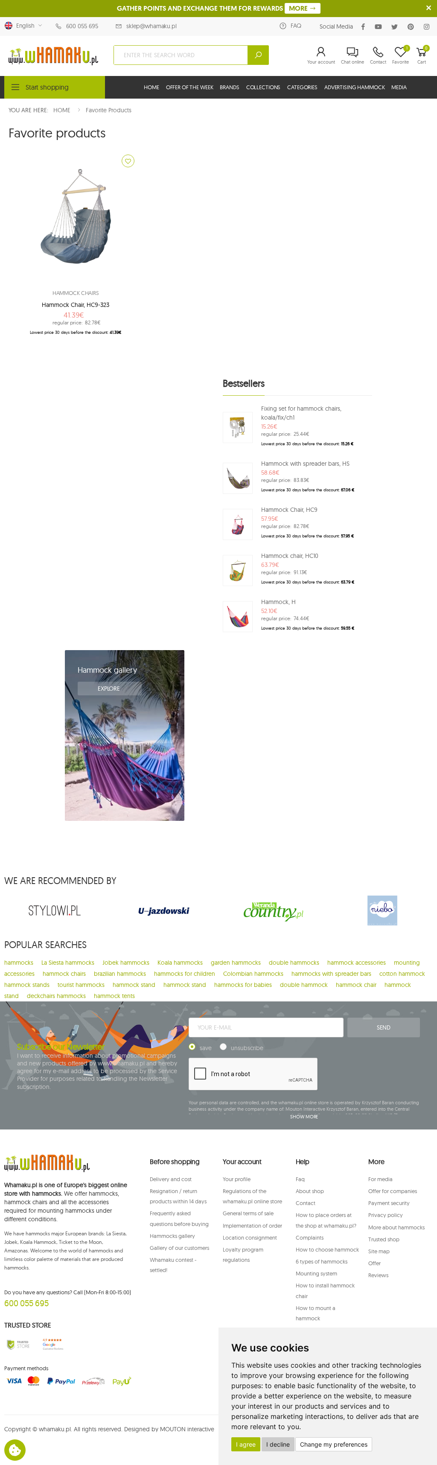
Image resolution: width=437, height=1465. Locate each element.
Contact (305, 1202)
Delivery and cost (171, 1179)
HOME (151, 87)
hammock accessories (356, 962)
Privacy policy (385, 1214)
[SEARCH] (258, 55)
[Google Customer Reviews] (54, 1344)
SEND (383, 1027)
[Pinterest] (412, 26)
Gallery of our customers (179, 1247)
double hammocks (294, 962)
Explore (110, 688)
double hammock (304, 985)
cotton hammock (402, 974)
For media (380, 1179)
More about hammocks (396, 1227)
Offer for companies (392, 1191)
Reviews (378, 1275)
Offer (374, 1263)
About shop (310, 1191)
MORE (299, 8)
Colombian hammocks (253, 974)
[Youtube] (380, 26)
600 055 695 (82, 26)
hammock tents (114, 996)
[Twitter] (396, 26)
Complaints (309, 1237)
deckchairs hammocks (56, 996)
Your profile (237, 1179)
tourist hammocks (81, 985)
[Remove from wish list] (128, 161)
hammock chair (356, 985)
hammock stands (27, 985)
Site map (379, 1251)
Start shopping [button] (47, 87)
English (24, 25)
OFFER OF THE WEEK (189, 87)
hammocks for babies (243, 985)
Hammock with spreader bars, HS (305, 463)
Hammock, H (278, 602)
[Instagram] (428, 26)
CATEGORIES (302, 87)
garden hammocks (236, 962)
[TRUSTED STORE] (18, 1344)
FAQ (296, 25)
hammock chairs (64, 974)
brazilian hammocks (120, 974)
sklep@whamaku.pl (151, 26)
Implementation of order (252, 1225)
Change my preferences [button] (333, 1444)
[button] (321, 55)
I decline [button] (278, 1444)
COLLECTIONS (263, 87)
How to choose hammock (327, 1249)
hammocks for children (184, 974)
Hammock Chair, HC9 (289, 510)
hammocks (18, 962)
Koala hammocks (180, 962)
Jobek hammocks (125, 962)
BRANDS (229, 87)
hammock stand (134, 985)
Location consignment (250, 1237)
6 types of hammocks (321, 1261)
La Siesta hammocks (67, 962)
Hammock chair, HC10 (289, 556)
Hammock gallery (107, 670)
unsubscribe (247, 1048)
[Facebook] (364, 26)
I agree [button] (246, 1444)
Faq (300, 1179)
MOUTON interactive (187, 1429)
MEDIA (398, 87)
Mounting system (316, 1273)
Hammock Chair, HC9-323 (75, 305)
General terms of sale (248, 1213)
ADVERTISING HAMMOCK (354, 87)
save (206, 1048)
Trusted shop (383, 1239)
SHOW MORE (304, 1117)
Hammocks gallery (172, 1235)
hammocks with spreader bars (331, 974)
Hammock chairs (75, 292)
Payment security (389, 1202)
